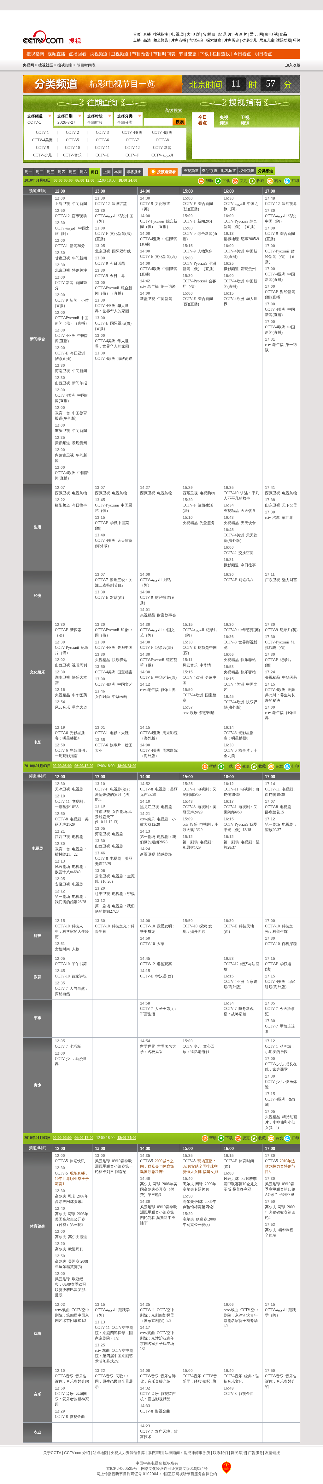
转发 (277, 180)
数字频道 (209, 170)
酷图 (287, 40)
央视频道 (99, 54)
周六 (83, 172)
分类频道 (265, 171)
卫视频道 (120, 54)
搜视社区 (45, 65)
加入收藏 (292, 65)
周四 (61, 172)
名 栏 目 (209, 34)
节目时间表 (164, 54)
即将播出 (134, 172)
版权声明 (155, 1453)
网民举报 (238, 1453)
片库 (175, 40)
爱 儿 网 (256, 34)
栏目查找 (221, 54)
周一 (28, 172)
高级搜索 (173, 110)
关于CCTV (52, 1453)
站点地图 (100, 1453)
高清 (147, 40)
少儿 (253, 40)
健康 (217, 40)
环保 (296, 40)
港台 (200, 40)
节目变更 (188, 54)
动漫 (245, 40)
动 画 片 (240, 34)
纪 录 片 (224, 34)
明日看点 (263, 54)
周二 (39, 172)
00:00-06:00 (63, 180)
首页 (137, 34)
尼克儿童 (266, 40)
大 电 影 (193, 34)
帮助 (208, 180)
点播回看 (77, 54)
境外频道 (247, 170)
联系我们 (220, 1453)
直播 (147, 34)
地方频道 (228, 170)
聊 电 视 (271, 34)
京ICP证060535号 (121, 1468)
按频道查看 (166, 172)
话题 (280, 40)
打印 (295, 180)
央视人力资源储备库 (128, 1453)
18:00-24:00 (127, 180)
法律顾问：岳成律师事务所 (187, 1453)
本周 (118, 172)
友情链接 (272, 1453)
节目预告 (141, 54)
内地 (192, 40)
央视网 (28, 65)
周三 (50, 172)
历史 (235, 40)
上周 (107, 172)
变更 (242, 180)
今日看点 (242, 54)
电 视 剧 (177, 34)
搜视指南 (160, 34)
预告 (164, 40)
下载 (204, 54)
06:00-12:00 (84, 180)
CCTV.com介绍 (77, 1453)
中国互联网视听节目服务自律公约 (188, 1474)
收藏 (259, 180)
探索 (210, 40)
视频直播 (56, 54)
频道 (157, 40)
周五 (72, 172)
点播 (137, 40)
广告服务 (255, 1453)
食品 (283, 34)
